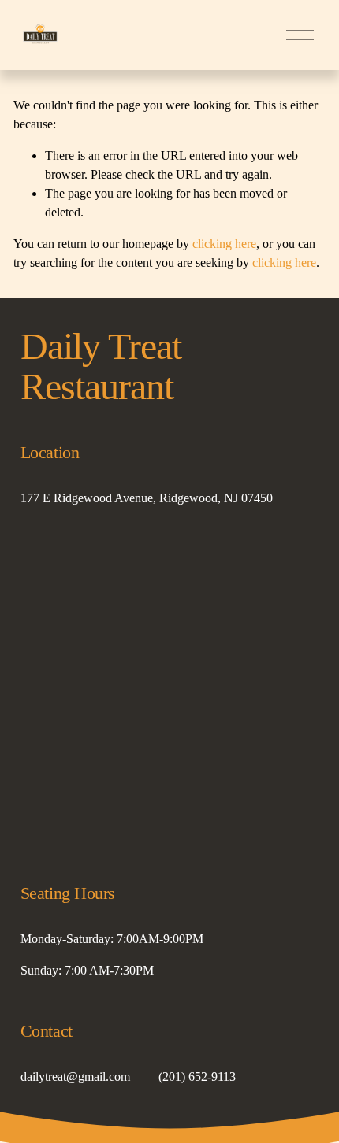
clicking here (224, 243)
